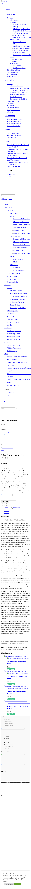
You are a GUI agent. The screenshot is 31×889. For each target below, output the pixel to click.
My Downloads (12, 279)
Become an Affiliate (8, 746)
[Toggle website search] (5, 191)
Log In (9, 395)
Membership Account (14, 331)
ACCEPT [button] (17, 884)
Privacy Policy (7, 719)
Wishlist (9, 325)
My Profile (10, 316)
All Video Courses (16, 290)
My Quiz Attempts (13, 322)
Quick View (23, 656)
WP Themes (17, 268)
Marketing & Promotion (21, 222)
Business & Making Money (19, 293)
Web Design (14, 265)
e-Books (12, 216)
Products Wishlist (12, 282)
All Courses (6, 740)
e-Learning (7, 285)
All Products (14, 213)
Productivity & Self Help (21, 233)
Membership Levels (13, 334)
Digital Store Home (13, 273)
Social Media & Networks (21, 224)
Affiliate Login (12, 351)
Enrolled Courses (12, 319)
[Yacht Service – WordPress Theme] (8, 441)
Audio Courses (18, 259)
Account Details (12, 276)
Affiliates (7, 342)
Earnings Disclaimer (8, 723)
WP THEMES (16, 508)
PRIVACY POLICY (9, 884)
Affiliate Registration (14, 348)
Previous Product (8, 432)
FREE (6, 354)
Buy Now (3, 429)
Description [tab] (6, 511)
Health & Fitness (18, 230)
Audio (12, 256)
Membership (8, 328)
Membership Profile (13, 336)
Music (15, 262)
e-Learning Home (12, 311)
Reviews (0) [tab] (6, 513)
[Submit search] (16, 408)
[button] (8, 444)
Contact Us (10, 392)
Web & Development (20, 227)
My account (6, 738)
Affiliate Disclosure (8, 725)
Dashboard (10, 313)
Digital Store (8, 207)
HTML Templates (19, 270)
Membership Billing (13, 339)
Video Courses (15, 236)
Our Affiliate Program (14, 345)
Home (6, 204)
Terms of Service (8, 721)
